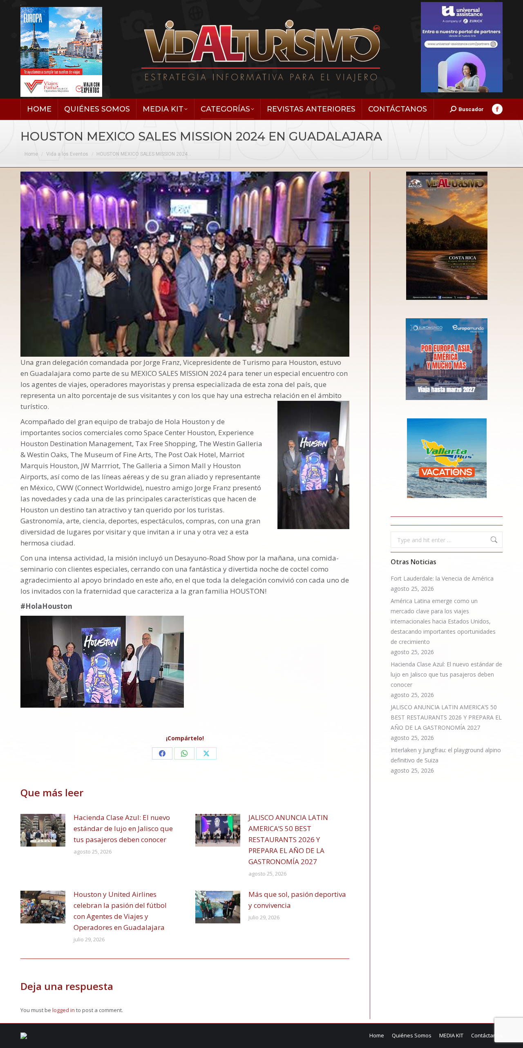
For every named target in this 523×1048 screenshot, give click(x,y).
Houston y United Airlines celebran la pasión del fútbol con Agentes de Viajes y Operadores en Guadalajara (120, 910)
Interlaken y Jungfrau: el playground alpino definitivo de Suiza (446, 755)
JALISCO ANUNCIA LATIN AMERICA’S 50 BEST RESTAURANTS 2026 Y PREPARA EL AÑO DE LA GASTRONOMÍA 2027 (288, 839)
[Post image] (42, 830)
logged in (63, 1010)
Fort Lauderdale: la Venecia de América (442, 578)
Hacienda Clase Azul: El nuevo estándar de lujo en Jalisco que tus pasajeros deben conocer (123, 828)
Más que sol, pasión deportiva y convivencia (297, 899)
